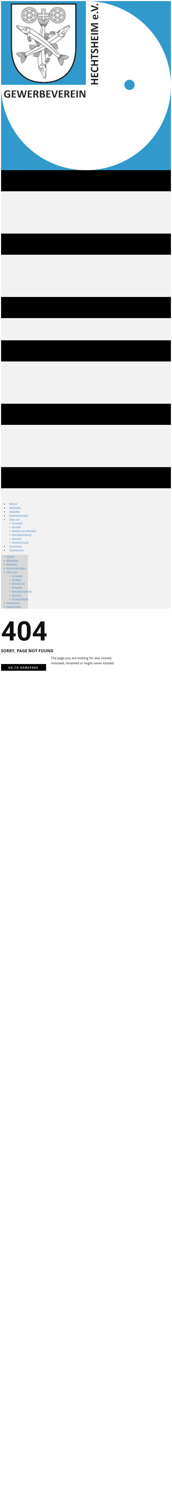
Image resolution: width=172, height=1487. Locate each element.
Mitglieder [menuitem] (15, 507)
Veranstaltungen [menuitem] (18, 515)
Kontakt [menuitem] (16, 527)
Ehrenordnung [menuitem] (20, 542)
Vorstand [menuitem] (17, 523)
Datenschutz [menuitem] (16, 550)
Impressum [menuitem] (15, 546)
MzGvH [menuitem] (13, 503)
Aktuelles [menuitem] (14, 511)
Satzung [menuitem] (16, 538)
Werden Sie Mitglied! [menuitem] (24, 530)
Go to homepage (23, 667)
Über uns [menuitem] (14, 519)
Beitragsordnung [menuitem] (22, 534)
